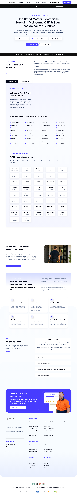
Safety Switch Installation (63, 424)
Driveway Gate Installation (34, 430)
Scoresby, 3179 (45, 138)
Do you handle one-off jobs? (43, 375)
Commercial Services (33, 441)
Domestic (28, 2)
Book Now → (67, 2)
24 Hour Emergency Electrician (35, 421)
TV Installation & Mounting (64, 421)
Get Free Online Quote (17, 407)
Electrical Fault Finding (33, 433)
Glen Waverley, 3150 (46, 127)
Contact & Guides (47, 457)
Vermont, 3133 (60, 141)
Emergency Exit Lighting (33, 451)
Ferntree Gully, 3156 (61, 125)
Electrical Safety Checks (48, 421)
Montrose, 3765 (30, 133)
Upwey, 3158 (44, 141)
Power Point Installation (48, 430)
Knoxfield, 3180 (29, 130)
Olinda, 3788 (44, 135)
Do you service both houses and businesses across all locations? (51, 369)
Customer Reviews (32, 470)
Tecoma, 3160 (60, 138)
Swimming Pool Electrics (48, 435)
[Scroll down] (7, 72)
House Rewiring (47, 426)
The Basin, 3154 (14, 141)
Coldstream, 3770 (60, 122)
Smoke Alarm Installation (48, 433)
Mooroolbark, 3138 (45, 133)
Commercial (36, 2)
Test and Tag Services (48, 451)
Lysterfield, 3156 (60, 130)
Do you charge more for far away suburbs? (46, 357)
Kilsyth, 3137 (13, 130)
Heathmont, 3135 (60, 127)
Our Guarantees (32, 465)
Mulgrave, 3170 (14, 135)
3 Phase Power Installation (34, 447)
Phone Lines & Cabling (48, 447)
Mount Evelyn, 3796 (61, 133)
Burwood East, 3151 (15, 122)
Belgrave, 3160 (29, 120)
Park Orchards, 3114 (61, 135)
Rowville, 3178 (29, 138)
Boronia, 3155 (59, 120)
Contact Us (46, 463)
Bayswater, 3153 (14, 120)
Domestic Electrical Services (34, 424)
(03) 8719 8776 (55, 2)
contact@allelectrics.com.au (14, 446)
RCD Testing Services (48, 449)
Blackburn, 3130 (45, 120)
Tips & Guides (46, 465)
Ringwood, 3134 (14, 138)
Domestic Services (33, 418)
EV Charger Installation (48, 424)
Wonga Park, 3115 (60, 143)
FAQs (45, 467)
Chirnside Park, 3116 (30, 122)
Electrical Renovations (33, 435)
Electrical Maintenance (33, 449)
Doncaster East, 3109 (46, 125)
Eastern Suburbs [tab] (12, 81)
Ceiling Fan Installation (33, 428)
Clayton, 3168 (44, 122)
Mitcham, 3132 (14, 133)
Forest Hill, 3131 (29, 127)
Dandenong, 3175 (30, 125)
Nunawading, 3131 (30, 135)
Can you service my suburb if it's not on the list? (47, 339)
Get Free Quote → (13, 265)
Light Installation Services (49, 428)
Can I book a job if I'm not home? (44, 363)
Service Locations (32, 467)
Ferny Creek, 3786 (14, 127)
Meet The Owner (32, 463)
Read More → (8, 351)
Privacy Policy (46, 461)
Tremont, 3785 (29, 141)
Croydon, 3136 (14, 125)
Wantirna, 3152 (14, 143)
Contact (44, 2)
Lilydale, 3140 (44, 130)
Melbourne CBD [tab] (25, 81)
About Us (21, 2)
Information (31, 457)
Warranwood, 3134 (30, 143)
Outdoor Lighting (47, 444)
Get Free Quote (59, 6)
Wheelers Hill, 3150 (45, 143)
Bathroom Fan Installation (33, 426)
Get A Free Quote (31, 44)
